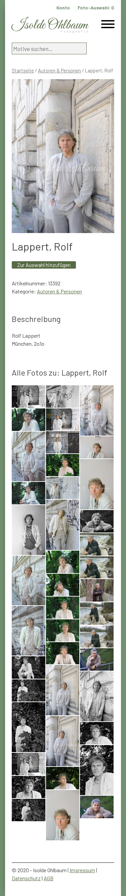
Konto (63, 7)
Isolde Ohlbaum (50, 25)
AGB (48, 878)
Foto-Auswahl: (96, 7)
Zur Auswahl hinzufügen (44, 265)
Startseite (23, 70)
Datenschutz (26, 878)
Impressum (82, 870)
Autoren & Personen (59, 70)
